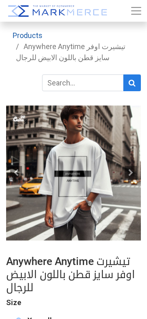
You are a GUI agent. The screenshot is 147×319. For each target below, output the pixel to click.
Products (27, 35)
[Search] (132, 82)
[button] (16, 173)
